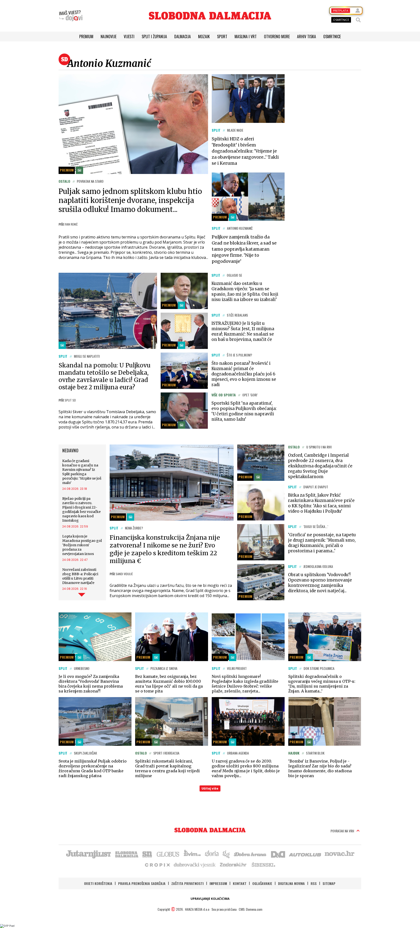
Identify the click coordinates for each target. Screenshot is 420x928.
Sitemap (329, 883)
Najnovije (108, 36)
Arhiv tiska (306, 36)
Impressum (218, 883)
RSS (314, 883)
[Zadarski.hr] (233, 864)
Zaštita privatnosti (187, 883)
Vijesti (129, 36)
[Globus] (168, 854)
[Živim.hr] (192, 854)
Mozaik (204, 36)
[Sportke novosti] (147, 854)
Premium (86, 36)
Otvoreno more (277, 36)
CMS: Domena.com (250, 909)
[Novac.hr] (339, 854)
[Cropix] (157, 864)
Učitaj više (209, 788)
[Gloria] (211, 854)
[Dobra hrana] (250, 854)
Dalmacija (182, 36)
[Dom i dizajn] (278, 854)
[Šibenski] (263, 864)
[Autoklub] (305, 854)
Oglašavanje (262, 883)
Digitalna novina (291, 883)
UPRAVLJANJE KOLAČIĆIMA (210, 899)
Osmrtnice (332, 36)
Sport (222, 36)
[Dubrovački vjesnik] (195, 864)
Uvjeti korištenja (98, 883)
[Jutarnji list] (88, 854)
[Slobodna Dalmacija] (210, 15)
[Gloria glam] (226, 854)
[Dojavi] (71, 16)
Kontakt (239, 883)
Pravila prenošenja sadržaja (142, 883)
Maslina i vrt (246, 36)
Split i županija (154, 36)
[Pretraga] (358, 20)
